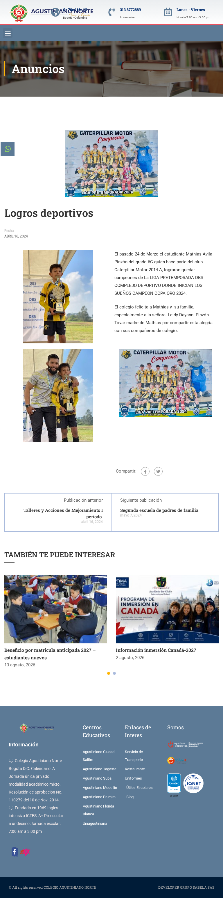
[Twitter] (158, 471)
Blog (26, 104)
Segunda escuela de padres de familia (159, 510)
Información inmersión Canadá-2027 (156, 650)
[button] (7, 33)
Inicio (8, 104)
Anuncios (46, 104)
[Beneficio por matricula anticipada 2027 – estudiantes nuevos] (55, 609)
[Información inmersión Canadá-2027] (167, 609)
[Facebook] (145, 471)
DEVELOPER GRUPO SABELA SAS (186, 887)
